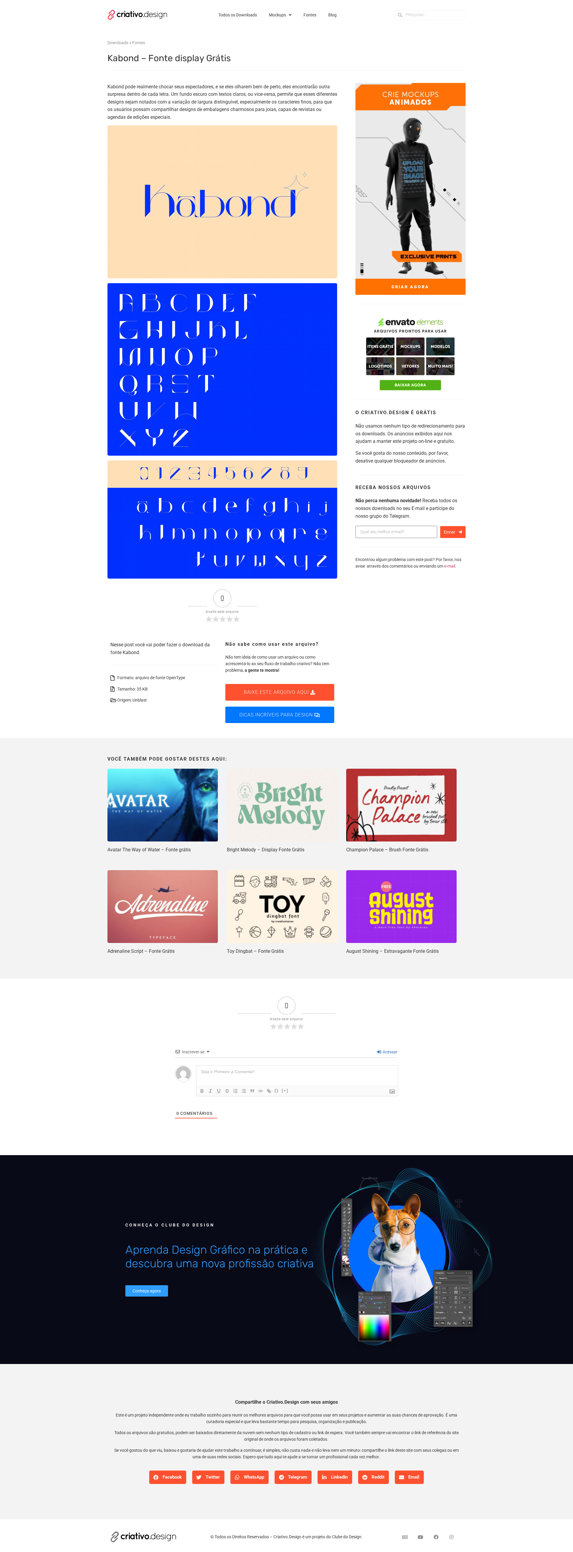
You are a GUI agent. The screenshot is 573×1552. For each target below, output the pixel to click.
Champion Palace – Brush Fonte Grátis (387, 850)
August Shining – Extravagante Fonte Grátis (392, 951)
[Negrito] (202, 1091)
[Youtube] (420, 1537)
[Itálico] (210, 1091)
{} (277, 1090)
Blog (332, 15)
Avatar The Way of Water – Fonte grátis (149, 850)
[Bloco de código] (260, 1091)
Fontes (310, 15)
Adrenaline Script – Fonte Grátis (141, 951)
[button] (167, 1477)
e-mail (449, 566)
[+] (285, 1090)
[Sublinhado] (219, 1091)
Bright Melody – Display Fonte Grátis (265, 850)
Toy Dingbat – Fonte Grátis (255, 951)
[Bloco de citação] (252, 1091)
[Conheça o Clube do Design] (399, 1259)
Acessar (390, 1051)
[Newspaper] (405, 1537)
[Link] (269, 1091)
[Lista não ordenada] (244, 1091)
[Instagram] (451, 1537)
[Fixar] (227, 1091)
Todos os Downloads (237, 15)
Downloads (117, 42)
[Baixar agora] (410, 355)
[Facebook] (436, 1537)
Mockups (277, 15)
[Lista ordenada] (235, 1091)
